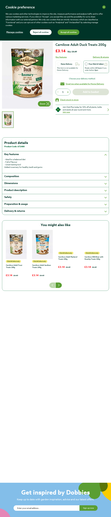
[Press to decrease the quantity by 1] (58, 92)
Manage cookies (14, 32)
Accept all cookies (69, 32)
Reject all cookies (41, 32)
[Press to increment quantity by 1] (68, 92)
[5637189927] (42, 244)
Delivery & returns (101, 57)
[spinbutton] (63, 92)
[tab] (8, 119)
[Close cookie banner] (104, 7)
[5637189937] (16, 244)
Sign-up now (88, 508)
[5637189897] (94, 244)
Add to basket (91, 92)
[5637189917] (68, 240)
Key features (61, 57)
